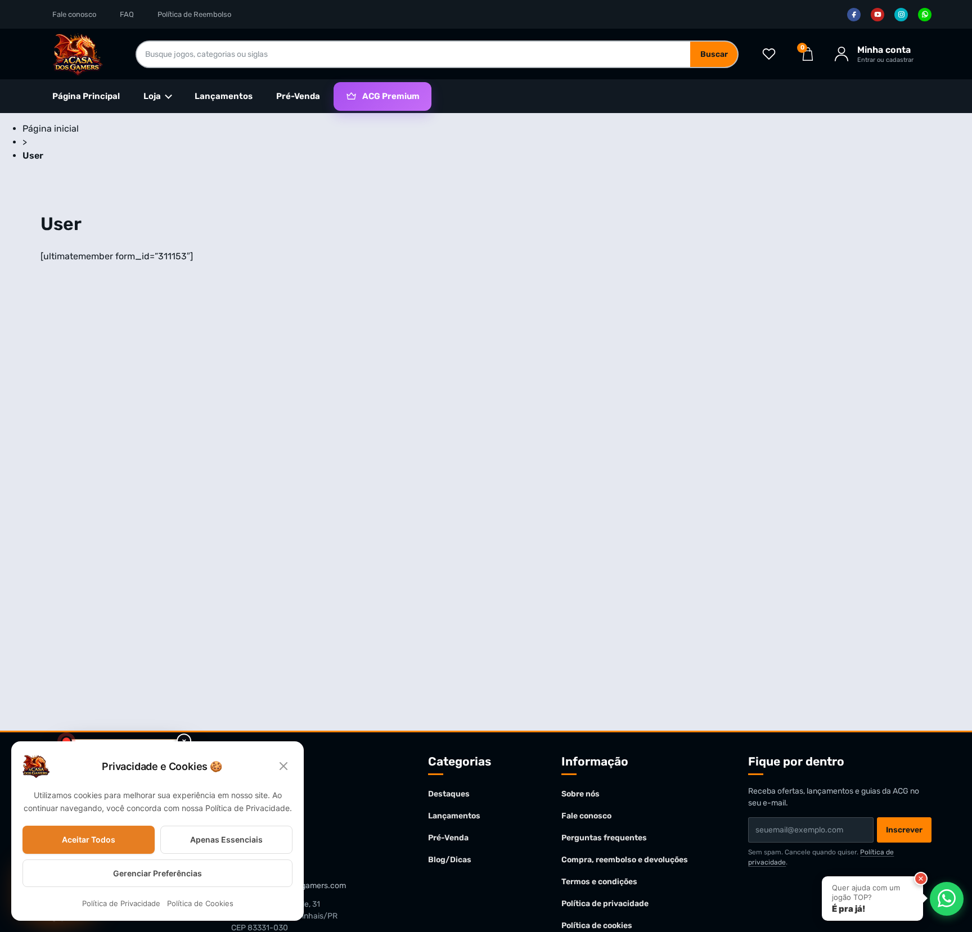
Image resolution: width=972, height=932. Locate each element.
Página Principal (86, 96)
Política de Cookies (200, 903)
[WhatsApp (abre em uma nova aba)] (925, 14)
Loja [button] (152, 96)
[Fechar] (921, 878)
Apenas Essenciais (226, 839)
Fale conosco (74, 14)
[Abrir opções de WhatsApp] (947, 898)
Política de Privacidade (121, 903)
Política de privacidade (605, 903)
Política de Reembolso (194, 14)
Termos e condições (599, 881)
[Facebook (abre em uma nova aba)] (854, 14)
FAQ (127, 14)
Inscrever (904, 830)
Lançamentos (224, 96)
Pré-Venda (298, 96)
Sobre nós (580, 794)
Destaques (449, 794)
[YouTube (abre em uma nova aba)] (877, 14)
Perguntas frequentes (604, 838)
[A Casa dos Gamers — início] (77, 54)
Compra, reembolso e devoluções (624, 860)
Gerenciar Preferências (157, 873)
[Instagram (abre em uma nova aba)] (901, 14)
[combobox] (413, 54)
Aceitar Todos (88, 839)
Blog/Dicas (449, 860)
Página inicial (50, 128)
